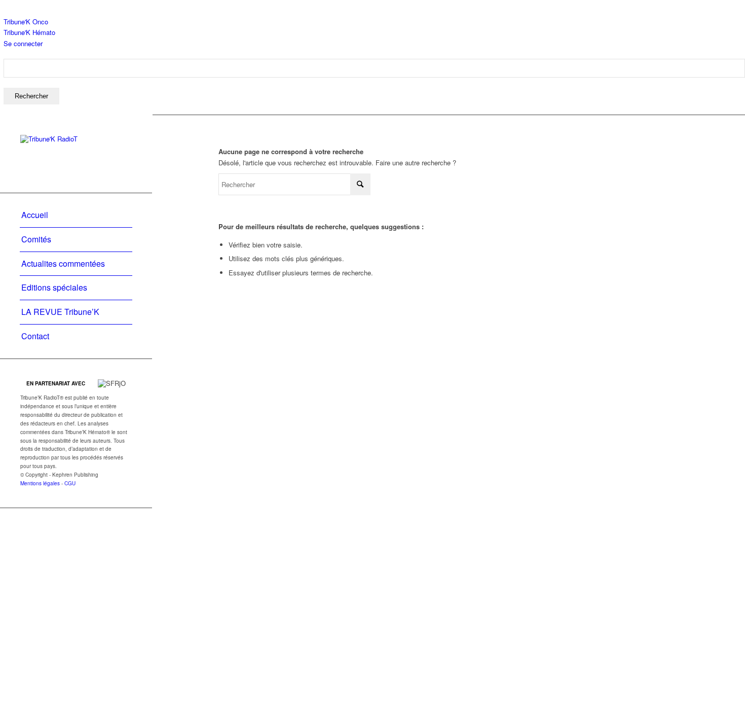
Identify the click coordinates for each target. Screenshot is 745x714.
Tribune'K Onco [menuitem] (26, 21)
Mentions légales (40, 483)
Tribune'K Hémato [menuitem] (29, 32)
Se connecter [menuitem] (23, 43)
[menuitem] (374, 81)
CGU (70, 483)
